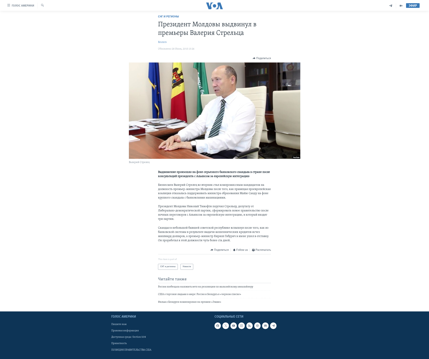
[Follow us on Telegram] (273, 325)
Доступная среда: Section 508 (128, 337)
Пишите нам (119, 324)
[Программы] (401, 5)
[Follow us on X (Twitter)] (225, 325)
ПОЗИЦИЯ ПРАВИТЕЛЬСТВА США (131, 349)
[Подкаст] (257, 325)
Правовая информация (125, 330)
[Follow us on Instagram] (241, 325)
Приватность (119, 343)
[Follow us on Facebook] (217, 325)
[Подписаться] (265, 325)
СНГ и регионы (168, 16)
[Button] (262, 58)
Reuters (162, 42)
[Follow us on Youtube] (233, 325)
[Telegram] (390, 5)
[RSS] (249, 325)
